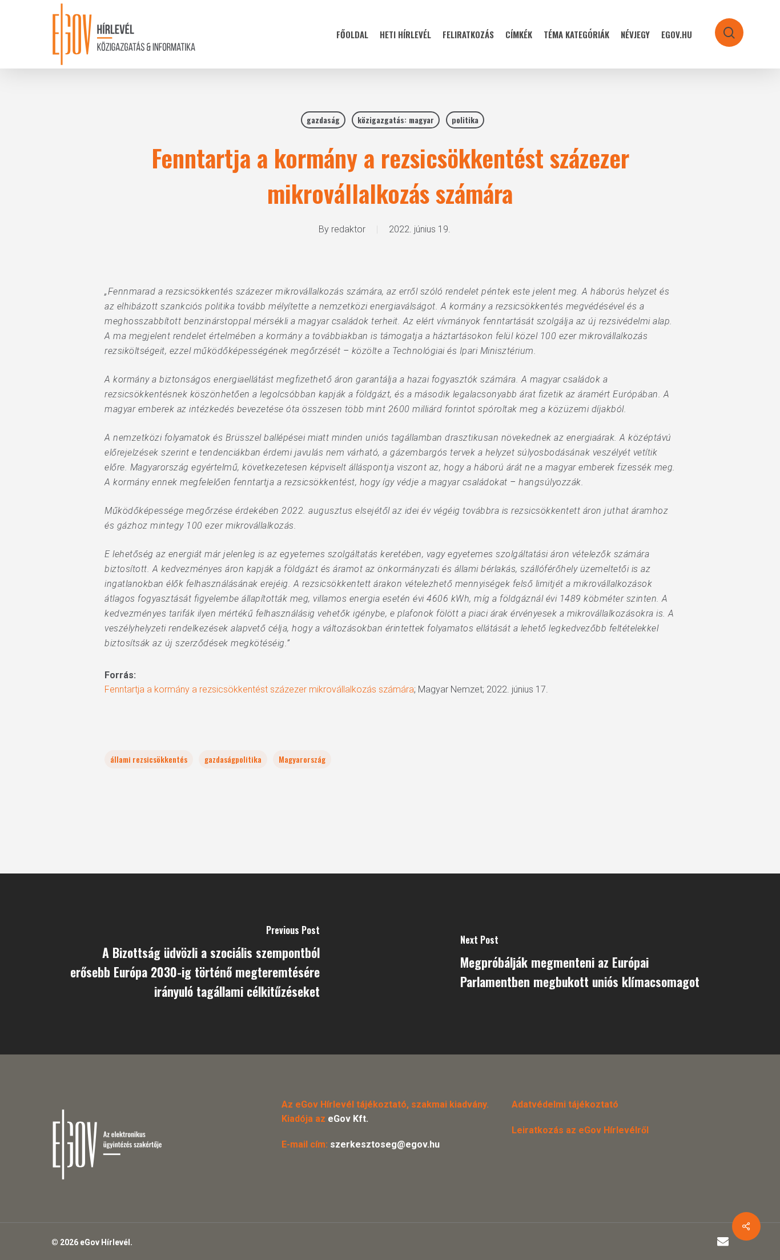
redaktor (348, 229)
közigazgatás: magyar (395, 120)
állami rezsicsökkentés (148, 759)
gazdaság (323, 120)
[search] (722, 27)
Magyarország (302, 759)
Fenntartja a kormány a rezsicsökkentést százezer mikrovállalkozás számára (259, 689)
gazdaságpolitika (233, 759)
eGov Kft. (348, 1118)
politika (465, 120)
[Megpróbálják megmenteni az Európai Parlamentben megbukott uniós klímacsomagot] (585, 963)
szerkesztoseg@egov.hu (385, 1144)
